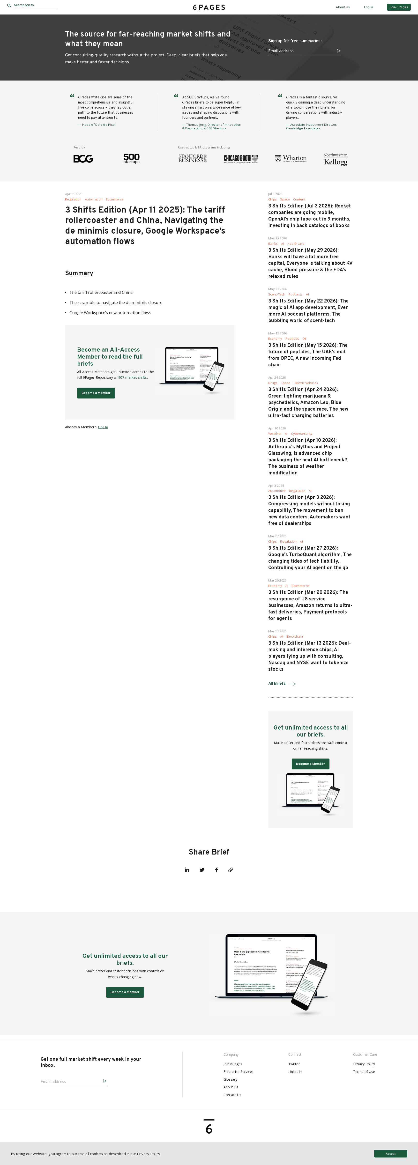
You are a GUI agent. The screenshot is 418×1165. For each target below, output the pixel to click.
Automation (94, 199)
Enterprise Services (239, 1071)
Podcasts (296, 294)
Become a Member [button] (96, 393)
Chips (272, 199)
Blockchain (294, 636)
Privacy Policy (364, 1064)
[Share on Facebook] (216, 870)
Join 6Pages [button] (399, 7)
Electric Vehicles (306, 383)
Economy (275, 339)
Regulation (73, 199)
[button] (337, 50)
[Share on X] (202, 870)
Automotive (277, 491)
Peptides (292, 339)
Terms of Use (364, 1071)
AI (282, 244)
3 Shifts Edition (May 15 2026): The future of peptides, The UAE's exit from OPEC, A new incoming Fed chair (308, 355)
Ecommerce (115, 199)
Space (285, 199)
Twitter (294, 1064)
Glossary (230, 1079)
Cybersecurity (301, 434)
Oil (304, 339)
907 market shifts (132, 377)
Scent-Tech (276, 294)
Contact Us (232, 1094)
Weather (275, 434)
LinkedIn (295, 1071)
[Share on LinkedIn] (187, 870)
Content (299, 199)
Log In (368, 7)
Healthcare (295, 244)
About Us (343, 7)
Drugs (272, 383)
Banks (273, 244)
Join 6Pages (233, 1064)
